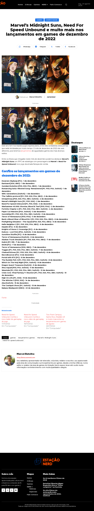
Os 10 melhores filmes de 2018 (54, 479)
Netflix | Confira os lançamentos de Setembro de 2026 (85, 179)
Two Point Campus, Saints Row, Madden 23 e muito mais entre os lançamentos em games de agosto (56, 319)
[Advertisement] (81, 89)
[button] (66, 4)
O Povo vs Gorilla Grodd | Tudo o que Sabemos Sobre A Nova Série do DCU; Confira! (85, 188)
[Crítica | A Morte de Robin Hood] (74, 149)
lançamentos (26, 151)
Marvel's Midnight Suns (46, 338)
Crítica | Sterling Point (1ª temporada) (84, 157)
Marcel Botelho (35, 97)
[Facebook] (3, 490)
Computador (51, 20)
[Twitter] (11, 490)
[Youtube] (16, 490)
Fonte (4, 298)
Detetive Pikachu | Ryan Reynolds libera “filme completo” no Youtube (53, 485)
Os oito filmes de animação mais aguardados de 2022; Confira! (52, 493)
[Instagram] (7, 490)
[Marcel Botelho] (18, 97)
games (13, 338)
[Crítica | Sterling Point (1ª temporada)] (74, 158)
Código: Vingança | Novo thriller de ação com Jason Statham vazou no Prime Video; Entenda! (85, 169)
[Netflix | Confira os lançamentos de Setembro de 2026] (74, 179)
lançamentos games (26, 338)
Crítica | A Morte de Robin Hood (85, 148)
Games (39, 20)
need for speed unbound (13, 340)
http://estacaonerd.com (26, 357)
